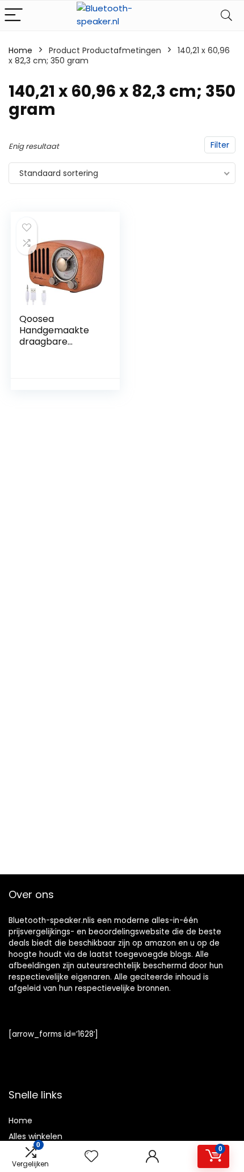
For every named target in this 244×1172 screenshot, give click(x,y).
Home (20, 50)
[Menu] (13, 16)
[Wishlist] (91, 1156)
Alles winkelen (35, 1136)
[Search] (226, 16)
